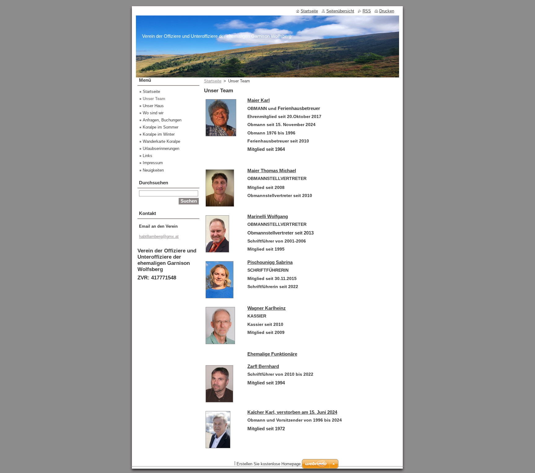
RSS (367, 11)
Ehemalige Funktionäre (272, 354)
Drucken (386, 11)
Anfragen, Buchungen (162, 120)
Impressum (153, 162)
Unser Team (154, 98)
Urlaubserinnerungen (161, 148)
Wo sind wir (153, 113)
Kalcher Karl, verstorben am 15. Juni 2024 (292, 412)
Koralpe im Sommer (160, 127)
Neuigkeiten (153, 170)
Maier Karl (258, 100)
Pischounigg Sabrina (270, 262)
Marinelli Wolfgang (267, 216)
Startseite (212, 81)
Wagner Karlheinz (266, 308)
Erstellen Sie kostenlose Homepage (269, 464)
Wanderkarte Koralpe (161, 141)
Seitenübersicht (340, 11)
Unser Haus (153, 105)
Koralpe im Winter (159, 134)
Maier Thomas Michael (271, 170)
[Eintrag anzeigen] (221, 136)
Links (147, 155)
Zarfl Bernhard (263, 366)
